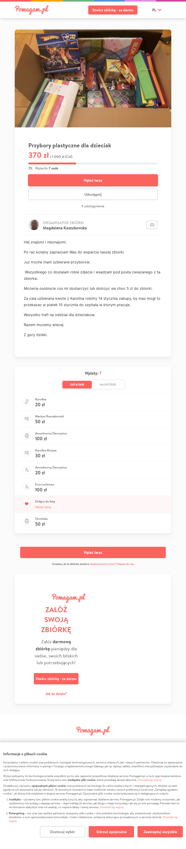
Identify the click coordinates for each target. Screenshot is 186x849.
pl (154, 9)
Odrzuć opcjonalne (111, 831)
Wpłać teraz (93, 180)
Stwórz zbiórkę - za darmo (112, 9)
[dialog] (93, 795)
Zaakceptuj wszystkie (160, 831)
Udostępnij (93, 194)
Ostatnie (77, 384)
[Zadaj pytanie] (152, 225)
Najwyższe (108, 384)
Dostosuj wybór (62, 831)
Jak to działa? (56, 693)
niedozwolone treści (102, 564)
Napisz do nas (125, 564)
